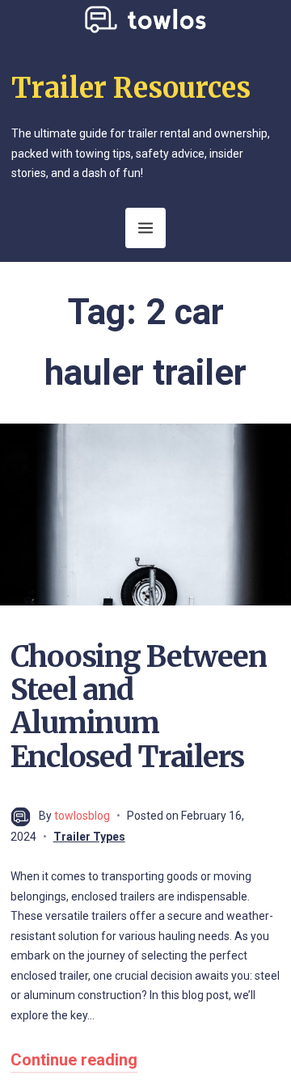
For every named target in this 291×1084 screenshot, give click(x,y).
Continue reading (74, 1059)
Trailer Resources (131, 88)
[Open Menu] (145, 228)
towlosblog (82, 815)
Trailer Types (89, 836)
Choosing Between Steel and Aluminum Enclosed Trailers (139, 707)
